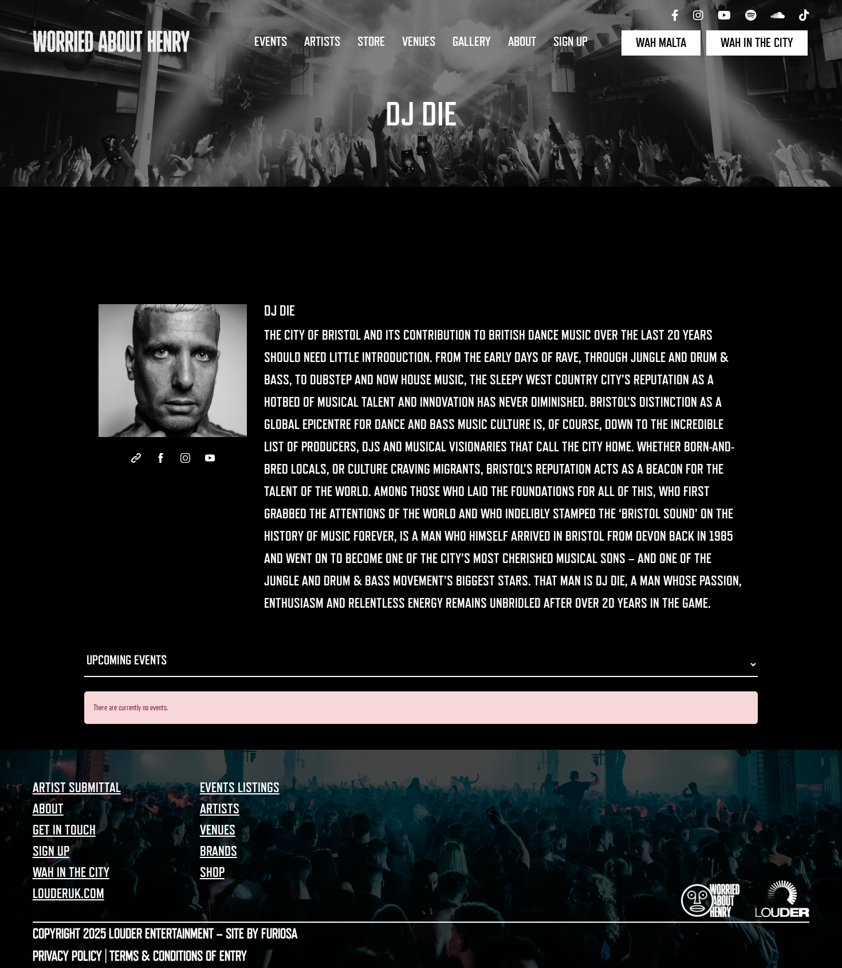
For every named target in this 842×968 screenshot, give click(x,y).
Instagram (185, 458)
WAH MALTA (661, 42)
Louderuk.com (68, 893)
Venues (418, 42)
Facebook (161, 458)
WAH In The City (71, 872)
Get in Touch (64, 830)
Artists (322, 42)
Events (270, 42)
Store (371, 42)
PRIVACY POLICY (67, 956)
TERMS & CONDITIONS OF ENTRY (178, 956)
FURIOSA (279, 934)
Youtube (210, 458)
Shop (212, 872)
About (522, 42)
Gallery (472, 42)
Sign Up (570, 42)
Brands (218, 851)
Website (136, 458)
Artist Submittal (77, 787)
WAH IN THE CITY (757, 42)
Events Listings (240, 787)
